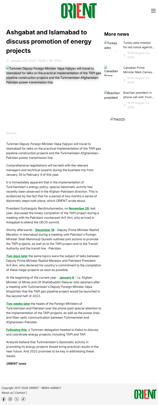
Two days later (17, 256)
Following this (16, 330)
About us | (8, 392)
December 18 (44, 230)
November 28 (79, 208)
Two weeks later (18, 304)
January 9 (66, 277)
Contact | (21, 392)
